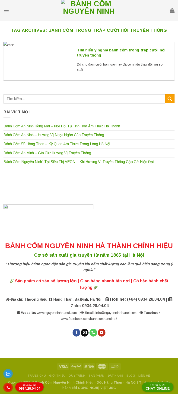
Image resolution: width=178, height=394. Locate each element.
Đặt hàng (116, 375)
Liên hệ (144, 375)
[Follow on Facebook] (76, 333)
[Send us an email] (85, 333)
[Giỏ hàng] (172, 10)
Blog (131, 375)
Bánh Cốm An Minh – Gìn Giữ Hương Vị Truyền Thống (47, 153)
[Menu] (6, 10)
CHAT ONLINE (158, 387)
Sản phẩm (97, 375)
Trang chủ (37, 375)
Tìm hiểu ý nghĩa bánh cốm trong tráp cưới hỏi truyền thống (121, 52)
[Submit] (170, 98)
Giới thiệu (57, 375)
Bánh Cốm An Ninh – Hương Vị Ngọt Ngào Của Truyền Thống (53, 135)
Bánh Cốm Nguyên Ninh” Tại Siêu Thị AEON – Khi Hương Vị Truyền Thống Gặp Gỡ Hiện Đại (78, 162)
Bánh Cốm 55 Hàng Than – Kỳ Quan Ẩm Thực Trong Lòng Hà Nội (56, 144)
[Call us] (93, 333)
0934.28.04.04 (29, 387)
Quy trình (77, 375)
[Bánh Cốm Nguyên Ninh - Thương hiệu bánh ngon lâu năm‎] (89, 10)
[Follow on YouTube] (101, 333)
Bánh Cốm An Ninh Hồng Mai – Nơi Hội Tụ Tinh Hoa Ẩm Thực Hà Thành (61, 126)
